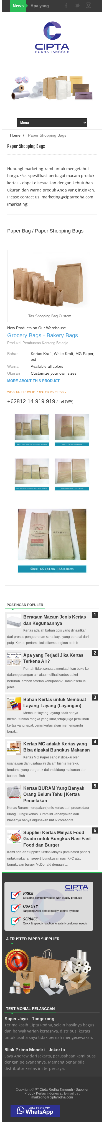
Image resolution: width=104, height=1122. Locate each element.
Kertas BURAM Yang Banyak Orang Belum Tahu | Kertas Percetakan (53, 794)
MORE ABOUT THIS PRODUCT (33, 381)
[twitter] (77, 6)
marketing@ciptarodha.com (67, 197)
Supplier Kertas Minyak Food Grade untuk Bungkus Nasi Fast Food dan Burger (57, 838)
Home (15, 135)
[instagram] (88, 6)
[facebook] (66, 6)
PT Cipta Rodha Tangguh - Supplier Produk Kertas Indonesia (56, 1091)
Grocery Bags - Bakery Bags (42, 335)
